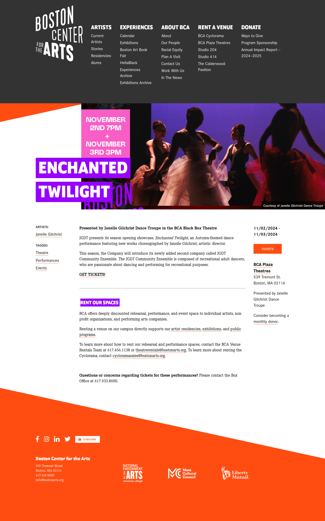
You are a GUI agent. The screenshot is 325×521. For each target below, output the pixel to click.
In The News (171, 77)
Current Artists (97, 38)
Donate (251, 28)
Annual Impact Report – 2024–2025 (261, 52)
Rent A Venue (215, 28)
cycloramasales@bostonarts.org (139, 355)
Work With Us (172, 70)
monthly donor (266, 321)
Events (41, 268)
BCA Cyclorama (211, 35)
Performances (47, 260)
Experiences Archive (130, 72)
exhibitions (211, 328)
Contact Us (170, 63)
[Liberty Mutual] (235, 478)
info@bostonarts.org (50, 479)
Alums (96, 62)
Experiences (136, 28)
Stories (97, 48)
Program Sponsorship (259, 42)
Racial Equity (172, 49)
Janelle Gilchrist (49, 234)
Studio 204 (207, 49)
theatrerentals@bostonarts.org (161, 349)
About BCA (175, 28)
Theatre (42, 252)
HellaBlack (128, 62)
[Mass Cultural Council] (182, 477)
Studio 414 (207, 56)
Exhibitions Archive (136, 82)
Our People (170, 42)
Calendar (127, 35)
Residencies (101, 55)
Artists (101, 28)
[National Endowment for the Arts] (133, 481)
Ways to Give (252, 35)
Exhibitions (129, 42)
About (166, 35)
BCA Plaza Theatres (214, 42)
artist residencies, (186, 328)
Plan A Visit (170, 56)
